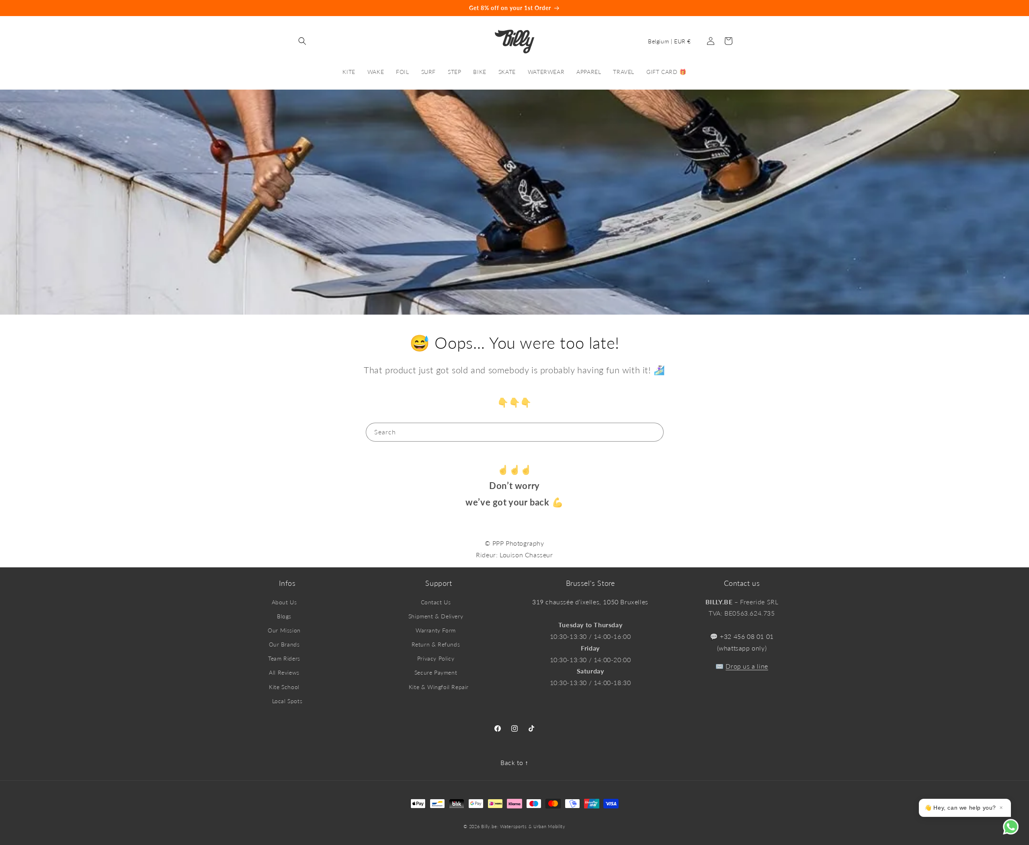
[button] (302, 41)
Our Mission (284, 630)
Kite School (284, 686)
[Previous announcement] (196, 8)
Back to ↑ (514, 762)
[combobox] (514, 432)
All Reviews (284, 672)
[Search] (654, 432)
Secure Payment (435, 672)
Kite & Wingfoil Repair (439, 686)
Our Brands (284, 644)
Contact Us (436, 602)
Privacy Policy (435, 658)
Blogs (284, 616)
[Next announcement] (833, 8)
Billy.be (489, 826)
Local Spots (287, 701)
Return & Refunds (436, 644)
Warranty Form (436, 630)
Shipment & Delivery (435, 616)
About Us (284, 602)
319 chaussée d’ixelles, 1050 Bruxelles (590, 602)
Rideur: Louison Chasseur (514, 555)
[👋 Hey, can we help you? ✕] (1016, 832)
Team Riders (284, 658)
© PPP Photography (514, 543)
